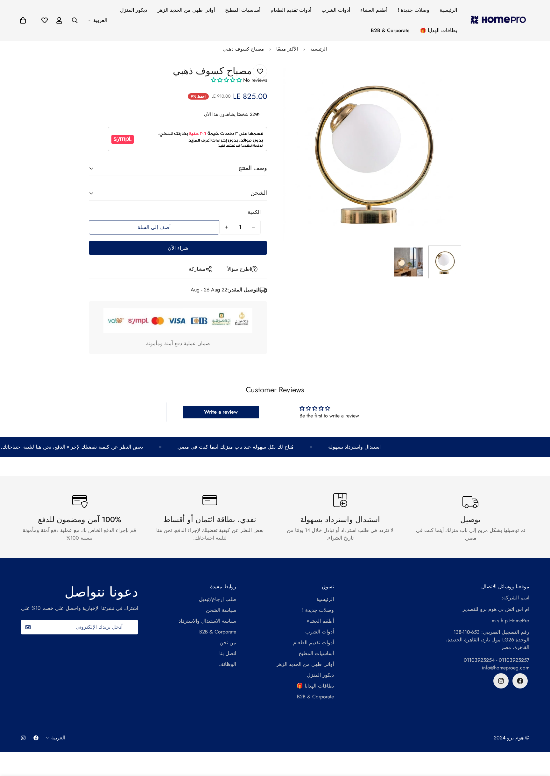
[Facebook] (520, 681)
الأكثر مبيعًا (287, 48)
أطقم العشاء (373, 10)
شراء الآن (178, 248)
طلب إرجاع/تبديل (217, 599)
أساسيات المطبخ (242, 10)
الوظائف (227, 664)
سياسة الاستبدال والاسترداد (207, 621)
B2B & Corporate (390, 30)
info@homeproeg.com (505, 667)
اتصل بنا (227, 653)
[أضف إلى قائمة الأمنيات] (260, 71)
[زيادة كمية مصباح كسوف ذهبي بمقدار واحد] (227, 227)
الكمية (254, 212)
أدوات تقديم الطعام (291, 10)
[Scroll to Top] (537, 741)
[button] (23, 20)
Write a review (221, 412)
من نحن (228, 642)
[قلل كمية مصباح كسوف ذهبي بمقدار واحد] (253, 227)
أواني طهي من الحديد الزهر (186, 10)
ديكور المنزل (133, 10)
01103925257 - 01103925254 (496, 660)
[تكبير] (448, 76)
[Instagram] (501, 681)
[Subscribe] (28, 627)
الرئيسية (448, 10)
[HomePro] (498, 20)
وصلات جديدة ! (413, 10)
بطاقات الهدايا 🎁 (438, 30)
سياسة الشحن (221, 610)
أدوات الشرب (335, 10)
